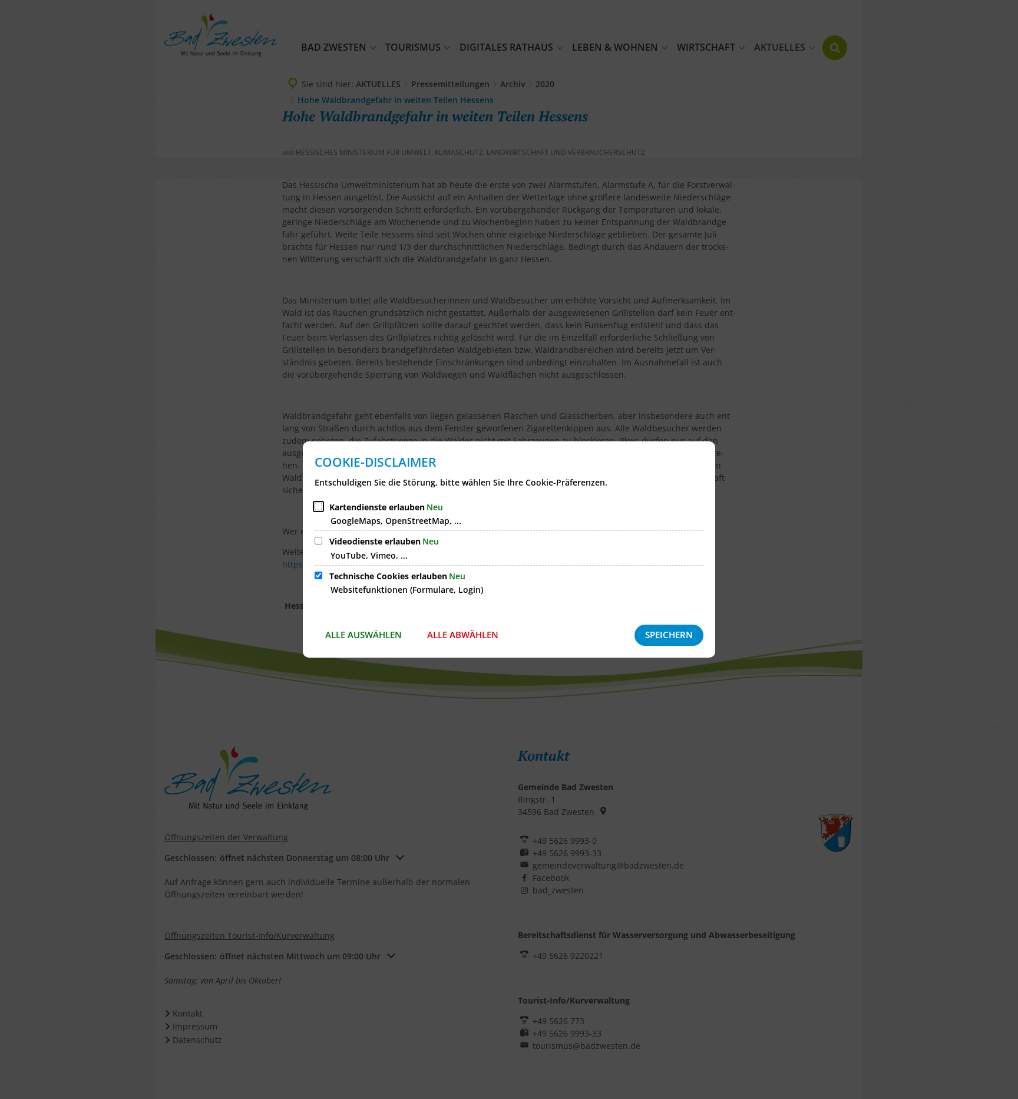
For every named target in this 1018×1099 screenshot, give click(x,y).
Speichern (669, 635)
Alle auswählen (363, 635)
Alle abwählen (462, 635)
